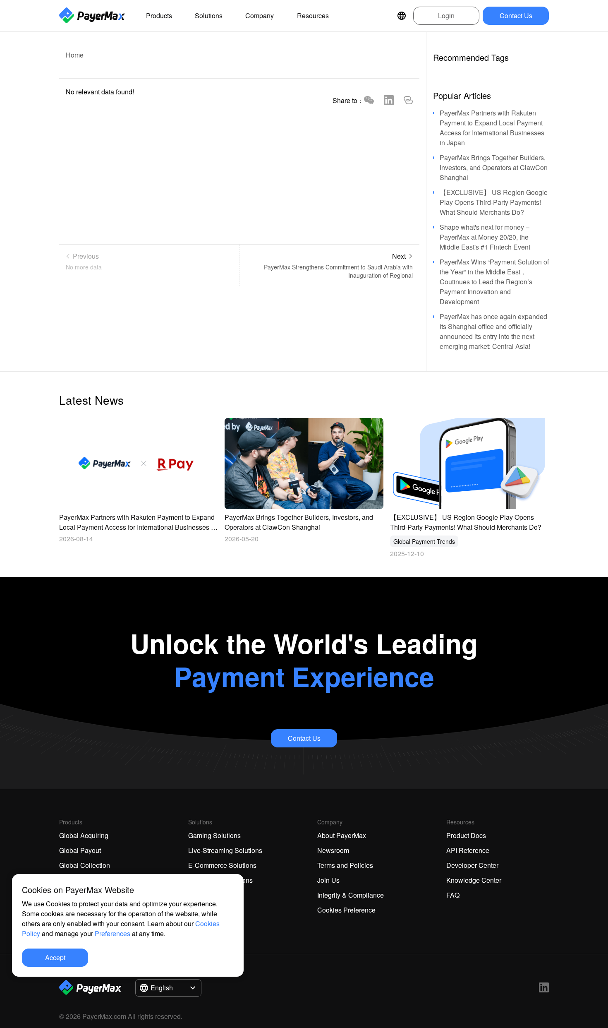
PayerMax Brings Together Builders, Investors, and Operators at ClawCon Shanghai (494, 167)
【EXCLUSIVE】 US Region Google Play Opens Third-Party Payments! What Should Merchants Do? (494, 202)
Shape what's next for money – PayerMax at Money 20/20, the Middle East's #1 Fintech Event (485, 237)
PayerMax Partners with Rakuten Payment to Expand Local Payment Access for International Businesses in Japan (492, 127)
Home (75, 55)
